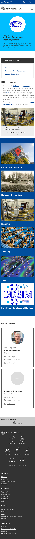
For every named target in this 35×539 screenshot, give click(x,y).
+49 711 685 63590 (13, 360)
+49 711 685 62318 (13, 401)
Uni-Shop (4, 518)
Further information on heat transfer (11, 129)
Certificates (5, 499)
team (8, 93)
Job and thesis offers (12, 74)
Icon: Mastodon (17, 449)
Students (4, 477)
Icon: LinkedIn (12, 460)
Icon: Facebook (12, 439)
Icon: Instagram (22, 439)
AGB (2, 501)
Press (3, 511)
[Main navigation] (32, 8)
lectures (16, 86)
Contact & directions (7, 509)
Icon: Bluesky (7, 449)
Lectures (8, 68)
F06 (8, 2)
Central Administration (8, 533)
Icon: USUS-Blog (22, 460)
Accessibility (5, 496)
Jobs (2, 514)
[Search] (30, 2)
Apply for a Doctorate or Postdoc (11, 516)
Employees (4, 479)
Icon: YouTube (27, 449)
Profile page (11, 356)
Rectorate (4, 526)
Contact (19, 423)
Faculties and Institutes (8, 529)
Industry (4, 484)
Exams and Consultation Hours (15, 71)
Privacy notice (5, 494)
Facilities (4, 531)
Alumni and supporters (8, 481)
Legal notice (5, 492)
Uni (2, 2)
